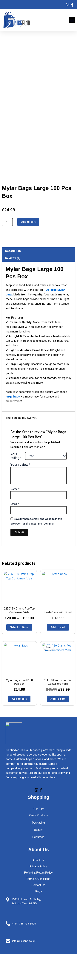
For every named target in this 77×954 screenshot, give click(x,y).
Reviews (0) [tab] (12, 258)
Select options (19, 627)
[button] (72, 20)
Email (14, 503)
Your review (20, 464)
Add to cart (28, 221)
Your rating (15, 456)
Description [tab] (13, 251)
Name (14, 489)
